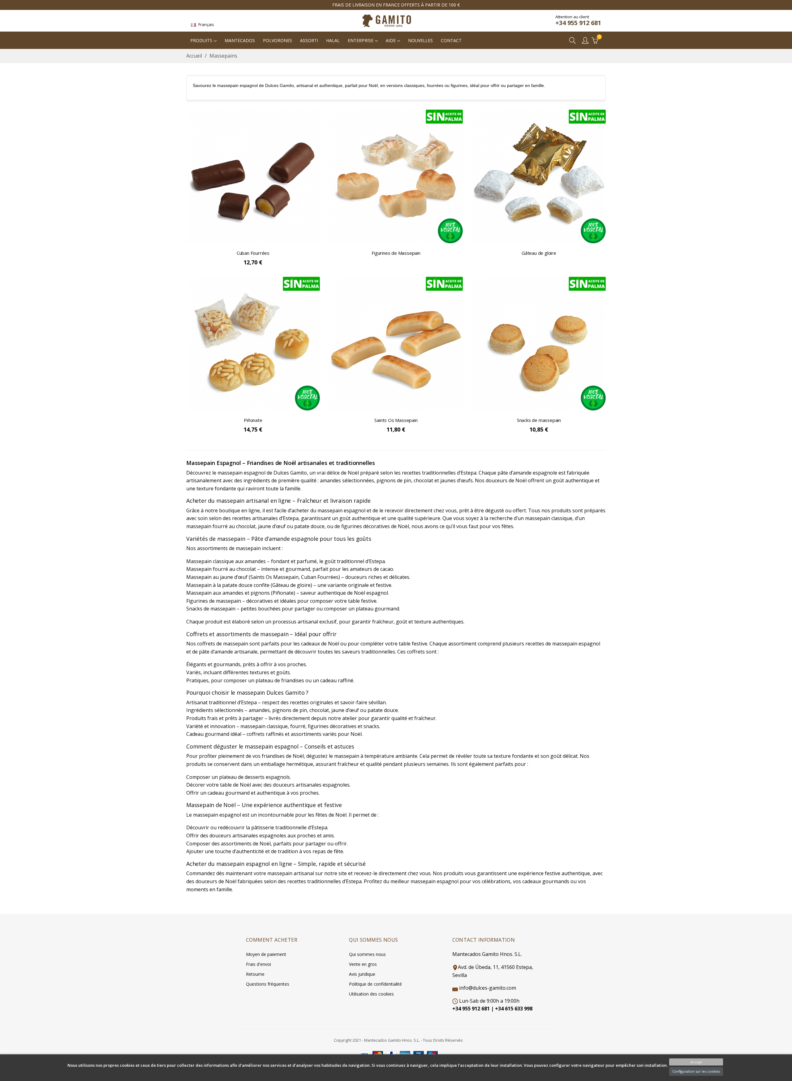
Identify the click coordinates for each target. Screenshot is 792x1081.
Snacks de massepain (539, 420)
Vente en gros (363, 964)
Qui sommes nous (367, 954)
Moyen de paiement (266, 954)
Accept (696, 1062)
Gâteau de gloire (539, 253)
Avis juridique (362, 974)
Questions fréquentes (267, 984)
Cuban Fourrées (253, 253)
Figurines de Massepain (396, 253)
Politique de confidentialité (375, 984)
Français (205, 24)
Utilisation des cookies (371, 994)
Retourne (255, 974)
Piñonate (253, 420)
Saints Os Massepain (395, 420)
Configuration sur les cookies (696, 1071)
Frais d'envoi (258, 964)
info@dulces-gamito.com (487, 987)
